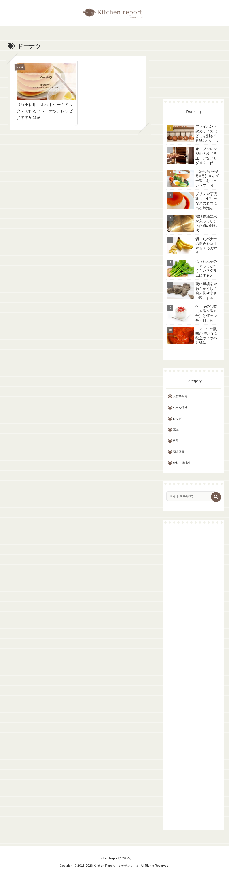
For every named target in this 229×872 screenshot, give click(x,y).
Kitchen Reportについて (114, 858)
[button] (216, 497)
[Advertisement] (78, 174)
